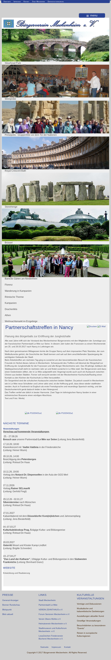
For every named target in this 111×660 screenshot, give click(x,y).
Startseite (7, 1)
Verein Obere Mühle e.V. (50, 619)
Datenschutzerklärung (56, 1)
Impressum (17, 1)
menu (93, 15)
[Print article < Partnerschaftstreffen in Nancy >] (92, 326)
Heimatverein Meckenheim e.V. (53, 624)
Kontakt (26, 1)
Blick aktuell (7, 614)
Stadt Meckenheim (38, 1)
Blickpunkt (7, 610)
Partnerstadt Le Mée (48, 605)
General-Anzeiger (10, 600)
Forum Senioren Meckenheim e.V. (54, 614)
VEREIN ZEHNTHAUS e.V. (51, 610)
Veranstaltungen (11, 429)
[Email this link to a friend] (101, 326)
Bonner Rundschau (11, 605)
